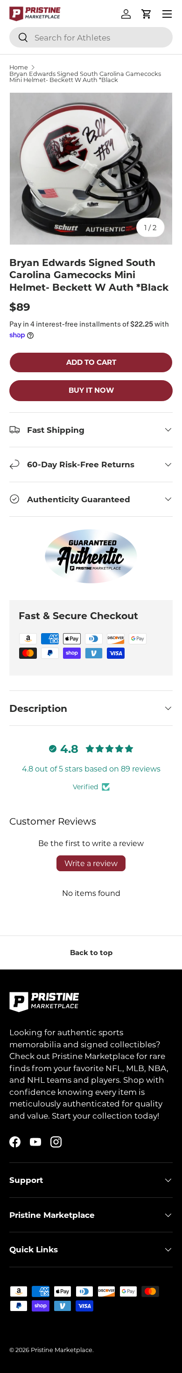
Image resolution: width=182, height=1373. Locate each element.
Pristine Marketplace (61, 1349)
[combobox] (91, 37)
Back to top (91, 952)
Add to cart (91, 362)
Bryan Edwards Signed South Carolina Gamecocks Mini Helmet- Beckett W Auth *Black (85, 77)
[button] (146, 14)
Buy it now (91, 390)
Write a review (91, 863)
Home (18, 67)
